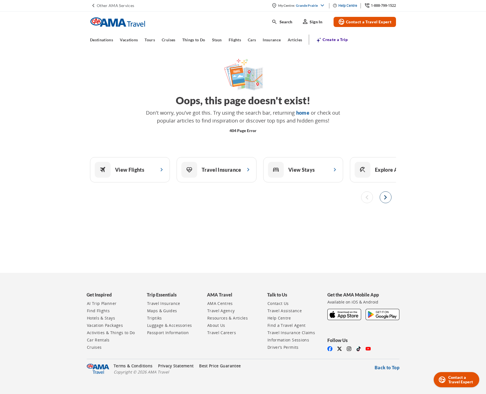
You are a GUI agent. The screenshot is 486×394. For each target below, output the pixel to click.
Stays (217, 39)
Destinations (101, 39)
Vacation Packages (105, 325)
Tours (150, 39)
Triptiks (154, 318)
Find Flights (98, 310)
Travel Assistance (284, 310)
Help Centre (279, 318)
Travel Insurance (163, 303)
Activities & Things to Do (111, 332)
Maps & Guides (162, 310)
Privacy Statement (176, 366)
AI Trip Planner (101, 303)
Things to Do (193, 39)
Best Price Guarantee (220, 366)
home (302, 113)
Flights (235, 39)
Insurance (272, 39)
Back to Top (387, 367)
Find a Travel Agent (286, 325)
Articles (295, 39)
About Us (216, 325)
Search (282, 22)
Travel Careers (221, 332)
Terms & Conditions (133, 366)
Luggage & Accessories (169, 325)
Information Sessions (288, 340)
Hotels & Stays (101, 318)
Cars (252, 39)
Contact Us (278, 303)
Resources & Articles (227, 318)
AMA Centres (220, 303)
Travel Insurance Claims (291, 332)
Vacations (129, 39)
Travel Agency (221, 310)
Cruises (168, 39)
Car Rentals (98, 340)
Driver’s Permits (283, 347)
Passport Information (168, 332)
